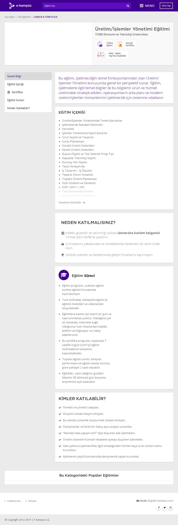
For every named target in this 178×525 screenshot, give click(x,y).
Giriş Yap (166, 5)
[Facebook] (158, 507)
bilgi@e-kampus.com (160, 500)
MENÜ (150, 6)
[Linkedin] (170, 507)
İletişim (32, 500)
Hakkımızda (14, 500)
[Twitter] (164, 507)
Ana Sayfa (9, 16)
